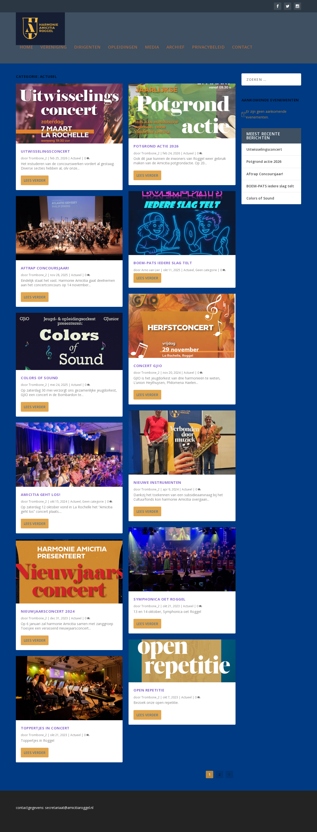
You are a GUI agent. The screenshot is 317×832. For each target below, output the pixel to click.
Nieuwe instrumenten (157, 482)
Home (26, 47)
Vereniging (53, 47)
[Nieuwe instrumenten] (182, 442)
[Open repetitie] (182, 660)
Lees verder (35, 180)
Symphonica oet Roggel (159, 599)
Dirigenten (87, 47)
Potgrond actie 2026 (156, 145)
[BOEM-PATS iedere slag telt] (182, 223)
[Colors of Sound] (69, 341)
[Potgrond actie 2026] (182, 111)
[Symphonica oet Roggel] (182, 559)
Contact (242, 47)
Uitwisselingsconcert (45, 151)
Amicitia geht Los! (40, 494)
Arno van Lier (150, 270)
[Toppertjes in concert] (69, 688)
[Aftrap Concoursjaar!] (69, 228)
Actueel (76, 158)
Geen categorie (93, 501)
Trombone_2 (38, 158)
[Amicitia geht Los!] (69, 455)
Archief (175, 47)
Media (152, 47)
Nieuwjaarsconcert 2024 (48, 611)
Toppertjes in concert (45, 727)
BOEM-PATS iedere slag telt (162, 262)
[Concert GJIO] (182, 326)
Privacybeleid (208, 47)
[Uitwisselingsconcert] (69, 113)
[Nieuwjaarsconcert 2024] (69, 571)
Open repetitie (148, 690)
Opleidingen (122, 47)
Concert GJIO (147, 365)
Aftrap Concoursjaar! (45, 267)
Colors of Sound (39, 377)
